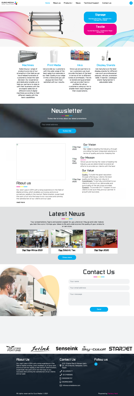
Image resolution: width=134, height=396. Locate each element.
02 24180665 (68, 375)
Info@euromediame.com (71, 385)
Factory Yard (113, 393)
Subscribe (67, 131)
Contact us (106, 3)
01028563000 (67, 382)
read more (20, 202)
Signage (100, 14)
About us (57, 3)
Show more (67, 257)
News (78, 3)
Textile (100, 26)
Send (99, 309)
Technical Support (91, 3)
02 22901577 (68, 371)
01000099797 (67, 378)
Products (67, 3)
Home (47, 3)
